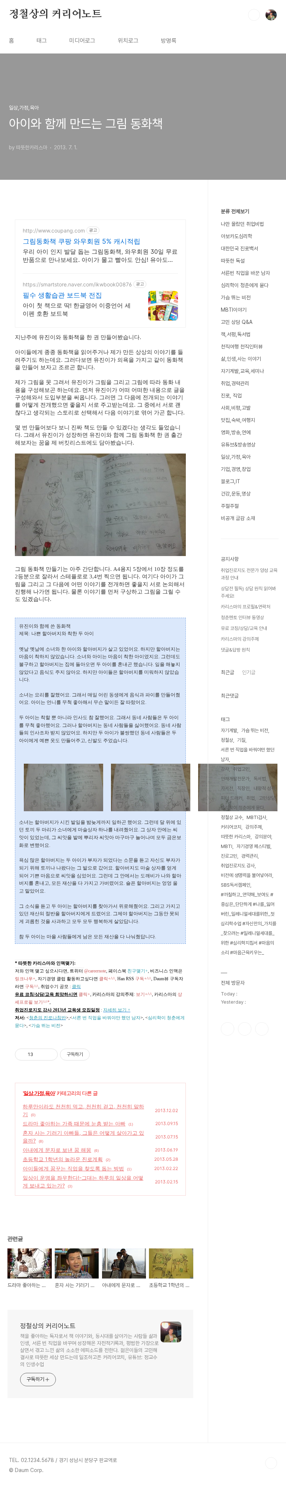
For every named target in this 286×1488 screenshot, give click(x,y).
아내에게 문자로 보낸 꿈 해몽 (57, 1150)
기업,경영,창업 (236, 469)
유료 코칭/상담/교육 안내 (244, 628)
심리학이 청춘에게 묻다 (244, 285)
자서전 (227, 788)
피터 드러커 (231, 798)
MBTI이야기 (234, 310)
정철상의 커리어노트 (55, 14)
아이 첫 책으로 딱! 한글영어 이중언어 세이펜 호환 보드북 (77, 309)
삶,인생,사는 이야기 (241, 359)
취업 (251, 798)
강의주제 (253, 827)
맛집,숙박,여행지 (238, 420)
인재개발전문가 (235, 779)
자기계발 (229, 730)
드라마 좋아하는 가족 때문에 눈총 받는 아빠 (74, 1123)
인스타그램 (244, 1029)
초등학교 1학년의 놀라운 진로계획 (63, 1159)
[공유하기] (40, 1054)
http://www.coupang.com (54, 230)
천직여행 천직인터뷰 (242, 347)
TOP (271, 1463)
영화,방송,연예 (236, 432)
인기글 (248, 672)
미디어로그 (82, 40)
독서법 (260, 779)
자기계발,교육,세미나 (242, 371)
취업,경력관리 (235, 383)
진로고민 (229, 856)
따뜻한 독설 (233, 261)
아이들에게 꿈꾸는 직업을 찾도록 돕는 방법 (73, 1168)
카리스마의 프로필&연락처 (245, 607)
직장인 (243, 788)
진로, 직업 (231, 396)
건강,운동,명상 (236, 494)
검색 (254, 14)
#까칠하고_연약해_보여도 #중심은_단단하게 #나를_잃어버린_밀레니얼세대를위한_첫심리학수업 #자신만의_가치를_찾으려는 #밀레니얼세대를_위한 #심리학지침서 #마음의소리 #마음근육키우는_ (248, 923)
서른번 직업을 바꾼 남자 (245, 273)
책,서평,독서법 (236, 334)
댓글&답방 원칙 (235, 650)
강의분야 (263, 836)
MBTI (226, 846)
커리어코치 (231, 827)
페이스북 (227, 1029)
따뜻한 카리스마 (236, 836)
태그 (41, 40)
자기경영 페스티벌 (253, 846)
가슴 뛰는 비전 (236, 297)
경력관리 (249, 856)
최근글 (227, 672)
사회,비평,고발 (236, 408)
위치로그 (128, 40)
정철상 (227, 740)
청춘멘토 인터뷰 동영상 (242, 617)
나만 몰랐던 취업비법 (242, 224)
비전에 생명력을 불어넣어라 (246, 875)
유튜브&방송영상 (238, 445)
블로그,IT (230, 481)
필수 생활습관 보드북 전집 (62, 295)
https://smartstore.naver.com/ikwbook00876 (77, 284)
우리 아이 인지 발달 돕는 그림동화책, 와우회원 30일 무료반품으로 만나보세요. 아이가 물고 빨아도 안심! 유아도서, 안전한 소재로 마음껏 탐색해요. (100, 256)
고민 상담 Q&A (236, 322)
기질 (241, 740)
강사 (225, 769)
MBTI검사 (256, 817)
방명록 (169, 40)
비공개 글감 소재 (238, 518)
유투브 (261, 1029)
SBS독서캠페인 (235, 885)
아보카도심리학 (236, 236)
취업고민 (241, 769)
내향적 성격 (264, 788)
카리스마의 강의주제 (240, 639)
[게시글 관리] (49, 1054)
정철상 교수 (231, 817)
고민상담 (267, 798)
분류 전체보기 (235, 211)
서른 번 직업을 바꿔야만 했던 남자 (247, 754)
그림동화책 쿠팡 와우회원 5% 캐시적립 (81, 241)
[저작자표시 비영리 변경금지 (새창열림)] (100, 1054)
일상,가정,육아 (39, 1093)
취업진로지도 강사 (238, 865)
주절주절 (230, 506)
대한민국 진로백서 (239, 248)
